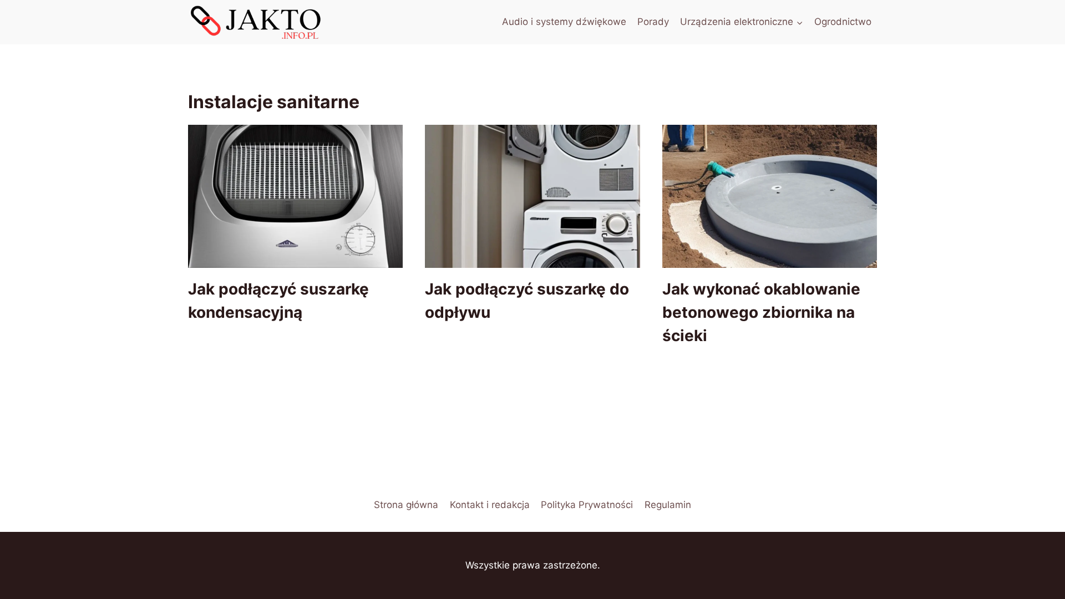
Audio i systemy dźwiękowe (564, 21)
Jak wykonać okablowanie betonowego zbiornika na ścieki (761, 312)
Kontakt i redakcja (490, 504)
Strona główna (406, 504)
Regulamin (668, 504)
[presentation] (295, 196)
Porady (653, 21)
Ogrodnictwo (842, 21)
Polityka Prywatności (587, 504)
